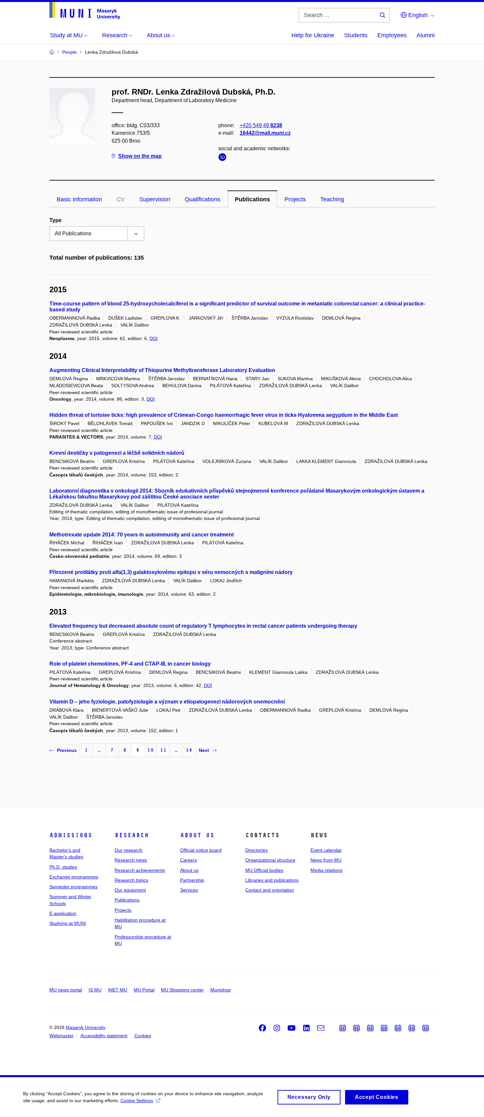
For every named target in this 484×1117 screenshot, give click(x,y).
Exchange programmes (73, 876)
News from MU (325, 860)
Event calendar (326, 850)
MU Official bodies (264, 870)
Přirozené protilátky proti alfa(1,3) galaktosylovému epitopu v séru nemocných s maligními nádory (171, 572)
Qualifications (202, 199)
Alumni (426, 35)
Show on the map (140, 156)
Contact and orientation (269, 890)
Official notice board (201, 850)
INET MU (117, 989)
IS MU (95, 989)
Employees (392, 35)
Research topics (131, 880)
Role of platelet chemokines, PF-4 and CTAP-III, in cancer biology (130, 664)
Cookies (142, 1035)
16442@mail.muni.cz (265, 133)
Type (55, 220)
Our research (128, 850)
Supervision (154, 199)
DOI (153, 338)
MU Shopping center (182, 989)
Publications (252, 199)
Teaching (332, 199)
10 (150, 750)
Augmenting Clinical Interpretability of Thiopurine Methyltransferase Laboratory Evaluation (162, 370)
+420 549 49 (261, 125)
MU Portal (144, 989)
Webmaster (61, 1035)
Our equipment (130, 890)
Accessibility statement (103, 1035)
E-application (62, 913)
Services (189, 890)
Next (204, 750)
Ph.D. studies (63, 867)
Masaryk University (85, 1027)
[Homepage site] (84, 10)
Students (355, 35)
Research (132, 835)
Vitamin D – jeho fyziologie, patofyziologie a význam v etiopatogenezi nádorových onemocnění (167, 701)
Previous (67, 750)
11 (163, 750)
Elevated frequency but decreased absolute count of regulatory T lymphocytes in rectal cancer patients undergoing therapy (203, 626)
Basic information (79, 199)
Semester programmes (73, 886)
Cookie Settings (137, 1100)
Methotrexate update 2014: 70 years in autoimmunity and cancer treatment (141, 534)
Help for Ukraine (312, 35)
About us (197, 835)
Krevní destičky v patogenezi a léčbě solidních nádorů (116, 453)
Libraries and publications (272, 880)
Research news (131, 860)
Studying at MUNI (67, 923)
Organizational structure (270, 860)
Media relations (326, 870)
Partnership (192, 880)
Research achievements (140, 870)
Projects (295, 199)
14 (189, 750)
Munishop (220, 989)
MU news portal (65, 989)
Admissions (70, 835)
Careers (188, 860)
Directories (256, 850)
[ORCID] (223, 158)
